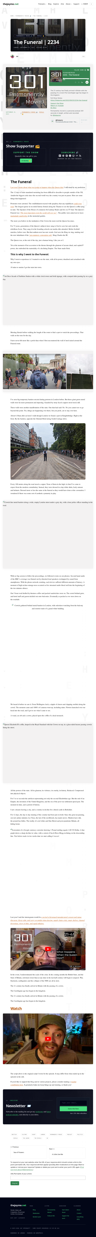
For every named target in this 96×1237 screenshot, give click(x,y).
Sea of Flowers (19, 1152)
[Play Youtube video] (48, 949)
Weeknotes (36, 1213)
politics (80, 1134)
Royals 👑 (40, 36)
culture (24, 1134)
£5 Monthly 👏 (26, 161)
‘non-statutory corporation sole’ (40, 235)
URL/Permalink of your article (21, 1174)
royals (16, 1138)
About (78, 1210)
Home (12, 16)
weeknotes (39, 1111)
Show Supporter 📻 (23, 146)
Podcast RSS (51, 1216)
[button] (34, 371)
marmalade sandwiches (19, 216)
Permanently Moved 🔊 (23, 16)
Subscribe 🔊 (70, 152)
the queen (26, 1138)
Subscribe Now (73, 1109)
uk (47, 1138)
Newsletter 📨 (18, 1105)
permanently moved (56, 1134)
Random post (37, 1217)
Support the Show (26, 152)
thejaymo (11, 4)
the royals (37, 1138)
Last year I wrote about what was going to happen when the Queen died (36, 187)
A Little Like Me (57, 1154)
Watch (16, 1008)
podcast (69, 1134)
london (43, 1134)
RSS (84, 56)
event (33, 1134)
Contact (79, 1213)
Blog (34, 1210)
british (14, 1134)
